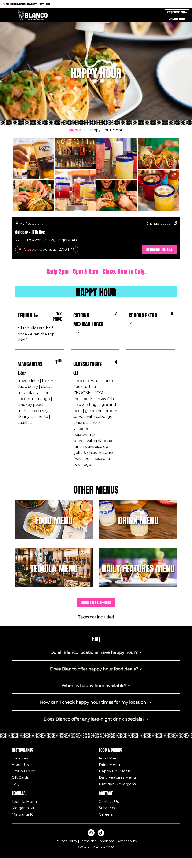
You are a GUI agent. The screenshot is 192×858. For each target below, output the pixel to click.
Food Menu (109, 758)
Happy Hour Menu (116, 771)
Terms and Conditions (97, 841)
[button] (96, 291)
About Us (20, 764)
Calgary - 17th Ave (28, 3)
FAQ (16, 784)
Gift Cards (20, 777)
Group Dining (23, 771)
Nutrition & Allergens (96, 602)
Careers (106, 814)
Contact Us (109, 801)
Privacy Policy (66, 841)
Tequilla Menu (24, 801)
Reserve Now (177, 12)
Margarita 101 (23, 814)
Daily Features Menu (117, 777)
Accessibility (127, 841)
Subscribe (108, 808)
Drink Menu (109, 764)
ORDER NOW (177, 19)
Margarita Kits (24, 808)
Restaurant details (159, 249)
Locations (20, 758)
